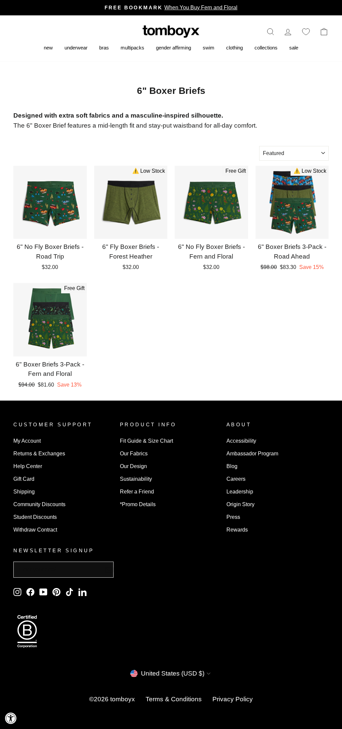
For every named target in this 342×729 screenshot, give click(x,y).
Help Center (27, 466)
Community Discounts (39, 504)
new (48, 47)
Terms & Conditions (174, 699)
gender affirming (173, 47)
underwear (76, 47)
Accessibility (241, 441)
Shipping (24, 491)
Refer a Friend (137, 491)
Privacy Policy (232, 699)
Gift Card (23, 479)
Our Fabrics (134, 453)
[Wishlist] (306, 31)
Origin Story (240, 504)
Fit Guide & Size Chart (146, 441)
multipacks (132, 47)
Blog (231, 466)
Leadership (239, 491)
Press (233, 517)
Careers (235, 479)
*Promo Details (138, 504)
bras (104, 47)
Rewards (237, 530)
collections (266, 47)
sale (293, 47)
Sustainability (136, 479)
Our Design (133, 466)
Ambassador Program (252, 453)
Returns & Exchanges (39, 453)
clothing (234, 47)
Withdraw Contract (35, 530)
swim (208, 47)
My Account (27, 441)
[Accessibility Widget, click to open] (10, 718)
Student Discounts (35, 517)
